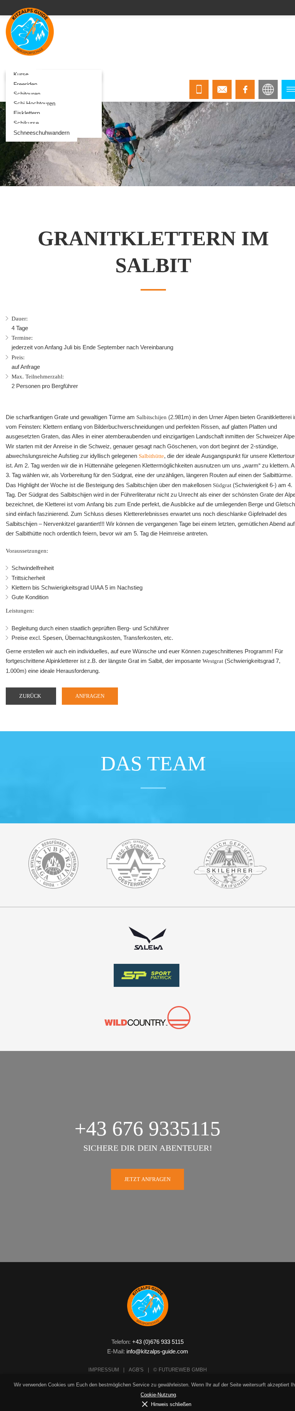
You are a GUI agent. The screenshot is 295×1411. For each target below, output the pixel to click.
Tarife (125, 75)
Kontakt (178, 75)
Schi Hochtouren (34, 103)
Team (149, 75)
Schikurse (26, 123)
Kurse (20, 74)
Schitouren (26, 94)
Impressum (103, 1370)
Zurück (31, 696)
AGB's (136, 1370)
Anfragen (89, 696)
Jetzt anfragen (147, 1179)
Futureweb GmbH (183, 1370)
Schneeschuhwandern (41, 132)
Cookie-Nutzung (158, 1395)
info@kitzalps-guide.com (157, 1351)
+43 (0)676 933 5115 (158, 1341)
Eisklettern (26, 113)
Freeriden (25, 84)
